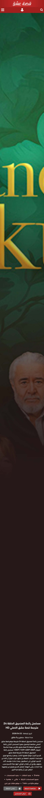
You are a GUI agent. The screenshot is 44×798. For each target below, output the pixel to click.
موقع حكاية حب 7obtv (30, 783)
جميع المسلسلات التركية (29, 779)
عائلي (16, 779)
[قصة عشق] (22, 3)
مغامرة (8, 779)
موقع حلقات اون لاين (11, 783)
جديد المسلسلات (13, 775)
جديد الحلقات (26, 775)
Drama (36, 775)
